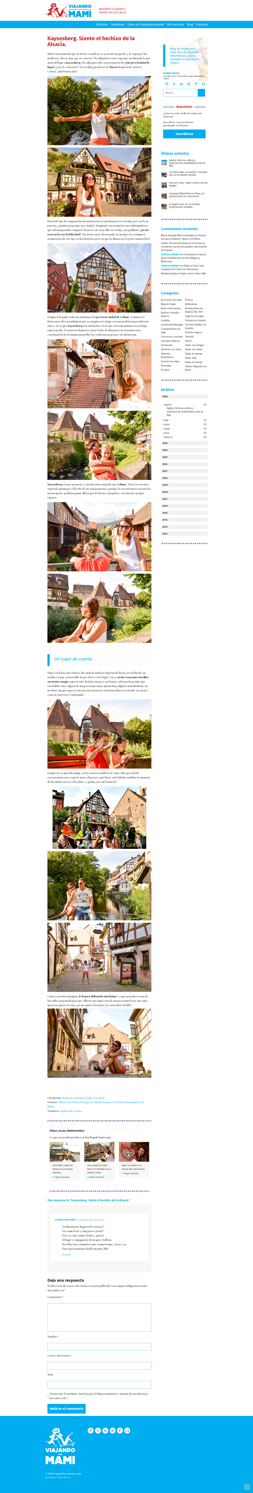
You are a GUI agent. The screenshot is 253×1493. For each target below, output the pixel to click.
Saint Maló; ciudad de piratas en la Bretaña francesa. (63, 1169)
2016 (165, 506)
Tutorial (189, 336)
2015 (164, 513)
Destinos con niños (72, 1097)
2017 (164, 499)
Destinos (102, 24)
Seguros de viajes (194, 316)
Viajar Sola (190, 358)
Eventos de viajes (170, 361)
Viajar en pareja (193, 353)
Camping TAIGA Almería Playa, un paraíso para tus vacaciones (186, 195)
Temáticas (117, 24)
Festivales (166, 365)
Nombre (53, 1336)
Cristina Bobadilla (65, 1219)
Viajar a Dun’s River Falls (193, 273)
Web (50, 1374)
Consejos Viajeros (170, 341)
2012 (164, 533)
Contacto (202, 24)
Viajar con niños (95, 1097)
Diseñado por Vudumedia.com (57, 1477)
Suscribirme (184, 134)
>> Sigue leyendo (61, 1177)
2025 (164, 443)
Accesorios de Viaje (171, 299)
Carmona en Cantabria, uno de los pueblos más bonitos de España (184, 247)
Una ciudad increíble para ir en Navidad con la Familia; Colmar (99, 1169)
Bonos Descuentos (171, 308)
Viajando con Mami (68, 10)
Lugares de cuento (71, 1111)
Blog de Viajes (168, 304)
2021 (164, 471)
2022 (164, 464)
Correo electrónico (59, 1355)
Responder (66, 1255)
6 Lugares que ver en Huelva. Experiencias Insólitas (184, 205)
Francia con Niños (113, 1102)
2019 (165, 485)
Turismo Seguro (193, 332)
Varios (188, 341)
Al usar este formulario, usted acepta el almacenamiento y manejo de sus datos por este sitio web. (98, 1396)
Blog (190, 24)
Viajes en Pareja (193, 362)
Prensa (189, 299)
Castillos (165, 320)
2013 (164, 526)
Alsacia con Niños (68, 1102)
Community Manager (172, 324)
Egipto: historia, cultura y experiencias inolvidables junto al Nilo (187, 163)
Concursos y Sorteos (172, 336)
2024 (165, 450)
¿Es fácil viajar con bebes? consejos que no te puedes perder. (188, 173)
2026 (165, 396)
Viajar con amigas (194, 345)
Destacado (166, 345)
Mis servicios (175, 24)
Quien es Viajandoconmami (145, 24)
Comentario (55, 1297)
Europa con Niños (90, 1102)
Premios (165, 370)
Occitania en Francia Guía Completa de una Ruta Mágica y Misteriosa (183, 258)
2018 (165, 492)
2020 (165, 478)
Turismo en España (195, 320)
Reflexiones (191, 304)
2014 (165, 519)
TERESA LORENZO (170, 254)
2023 (164, 457)
